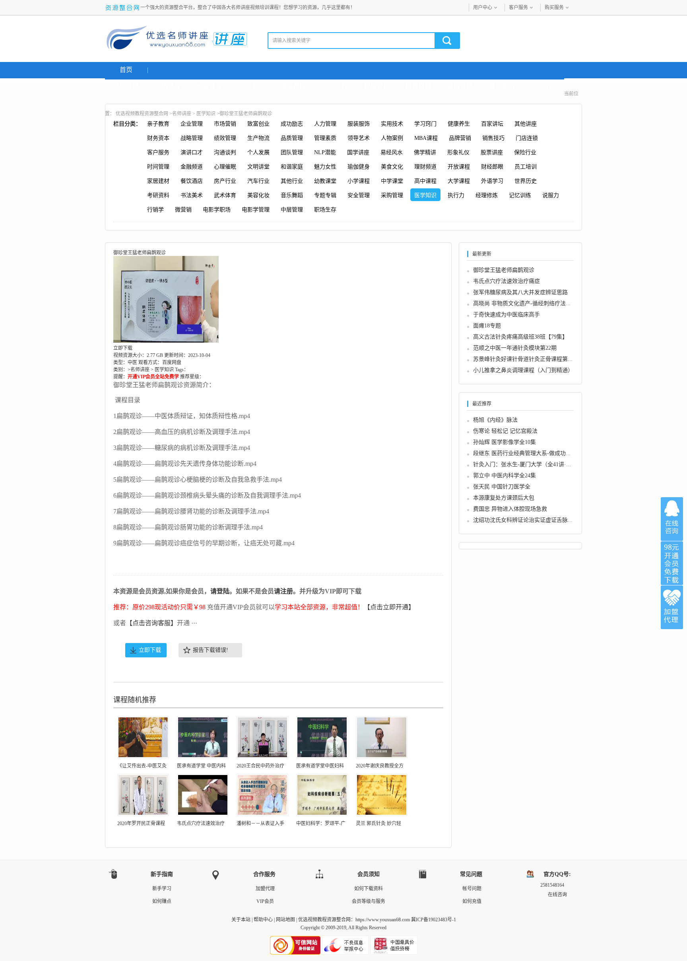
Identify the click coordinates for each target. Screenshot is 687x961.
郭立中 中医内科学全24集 (504, 476)
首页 (126, 69)
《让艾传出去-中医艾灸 (142, 766)
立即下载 (150, 650)
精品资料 (376, 86)
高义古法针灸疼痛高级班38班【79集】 (520, 337)
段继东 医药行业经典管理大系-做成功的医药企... (533, 453)
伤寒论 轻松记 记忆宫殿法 (505, 431)
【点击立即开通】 (389, 607)
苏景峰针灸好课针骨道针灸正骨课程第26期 (526, 359)
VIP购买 (543, 86)
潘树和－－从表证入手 (260, 823)
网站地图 (285, 919)
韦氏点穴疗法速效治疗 (201, 823)
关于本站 (240, 919)
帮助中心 (263, 919)
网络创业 (167, 86)
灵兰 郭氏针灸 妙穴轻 (378, 823)
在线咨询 (672, 519)
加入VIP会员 (672, 563)
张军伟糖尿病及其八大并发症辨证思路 (520, 292)
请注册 (283, 591)
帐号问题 (471, 888)
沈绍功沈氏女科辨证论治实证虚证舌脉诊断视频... (534, 520)
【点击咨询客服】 (151, 623)
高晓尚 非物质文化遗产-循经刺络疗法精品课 (527, 303)
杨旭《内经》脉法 (495, 420)
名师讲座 (126, 86)
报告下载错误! (210, 650)
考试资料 (334, 86)
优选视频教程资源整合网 (142, 113)
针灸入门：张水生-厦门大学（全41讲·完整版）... (533, 464)
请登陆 (219, 591)
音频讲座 (460, 86)
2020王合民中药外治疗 (260, 766)
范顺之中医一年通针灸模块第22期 (515, 348)
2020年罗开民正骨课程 (141, 823)
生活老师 (251, 86)
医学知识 (205, 113)
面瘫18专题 (487, 326)
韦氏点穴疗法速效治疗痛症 (506, 281)
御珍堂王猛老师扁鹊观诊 (503, 270)
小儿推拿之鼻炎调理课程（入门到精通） (523, 370)
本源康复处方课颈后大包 (503, 498)
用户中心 (482, 7)
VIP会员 (265, 901)
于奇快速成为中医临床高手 (506, 315)
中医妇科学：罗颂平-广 (320, 823)
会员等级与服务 (368, 901)
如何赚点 (161, 901)
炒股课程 (209, 86)
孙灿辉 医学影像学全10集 (504, 442)
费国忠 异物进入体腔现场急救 (510, 509)
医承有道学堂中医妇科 (320, 766)
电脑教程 (293, 86)
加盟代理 (265, 888)
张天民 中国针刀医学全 (501, 487)
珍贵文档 (418, 86)
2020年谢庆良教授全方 (380, 766)
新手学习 (161, 888)
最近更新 (501, 86)
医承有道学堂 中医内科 (201, 766)
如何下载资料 (368, 888)
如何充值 (471, 901)
